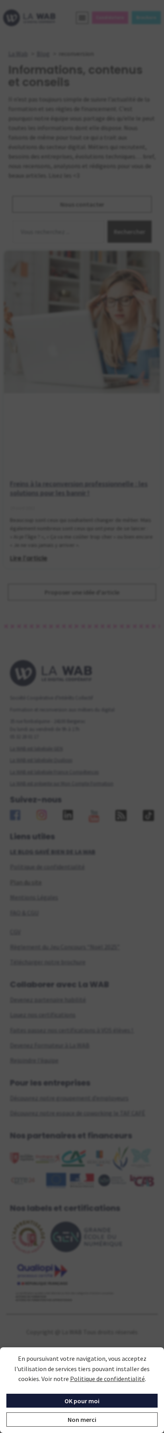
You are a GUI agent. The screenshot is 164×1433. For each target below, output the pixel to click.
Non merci (82, 1419)
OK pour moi (82, 1401)
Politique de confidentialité (107, 1379)
